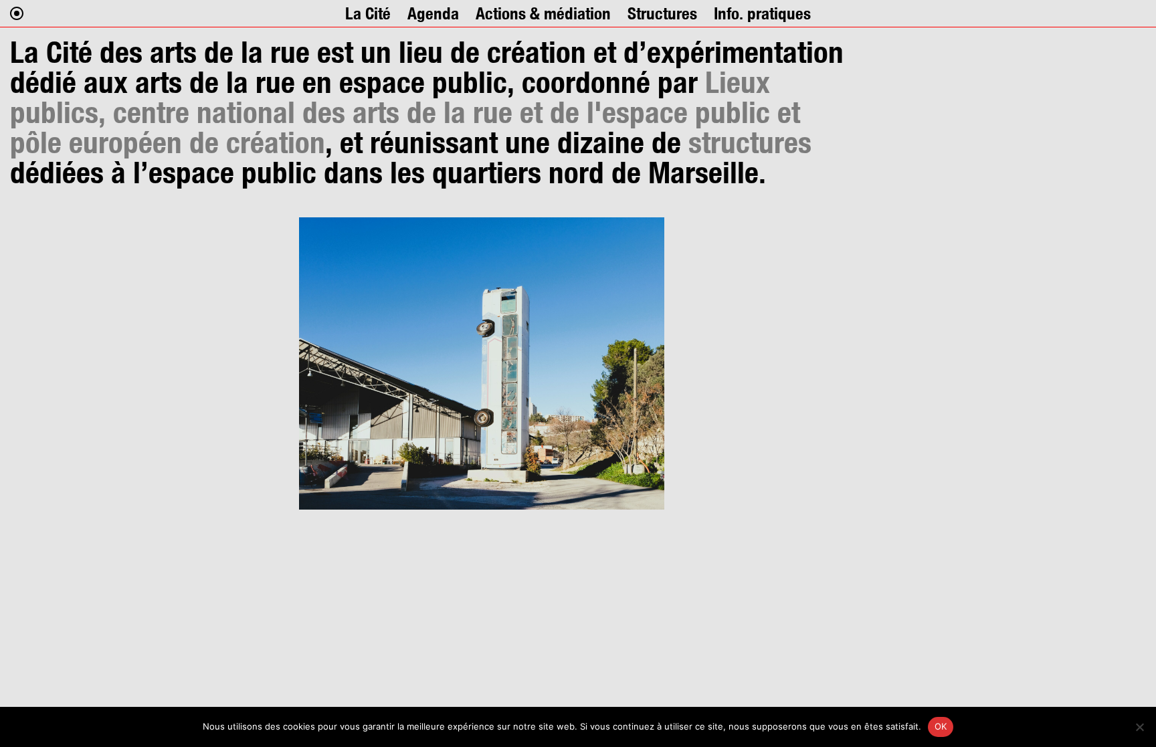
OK (941, 726)
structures (749, 142)
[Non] (1139, 727)
